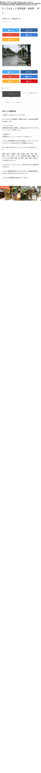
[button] (16, 55)
